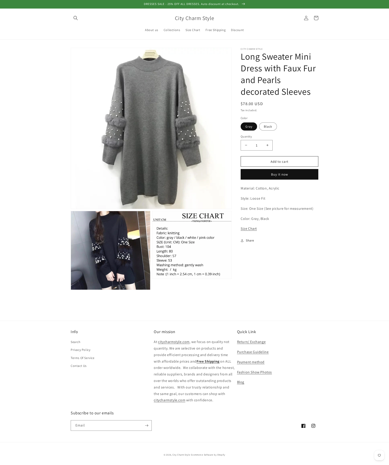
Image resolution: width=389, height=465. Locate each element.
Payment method (251, 362)
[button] (76, 18)
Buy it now (279, 174)
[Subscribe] (147, 425)
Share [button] (250, 240)
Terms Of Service (83, 358)
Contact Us (79, 366)
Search (76, 342)
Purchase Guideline (253, 352)
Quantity (246, 136)
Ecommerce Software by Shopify (208, 454)
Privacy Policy (80, 350)
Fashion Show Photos (254, 372)
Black (268, 126)
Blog (240, 382)
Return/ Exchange (251, 341)
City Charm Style (181, 454)
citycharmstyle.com (174, 341)
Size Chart (249, 228)
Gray (248, 126)
